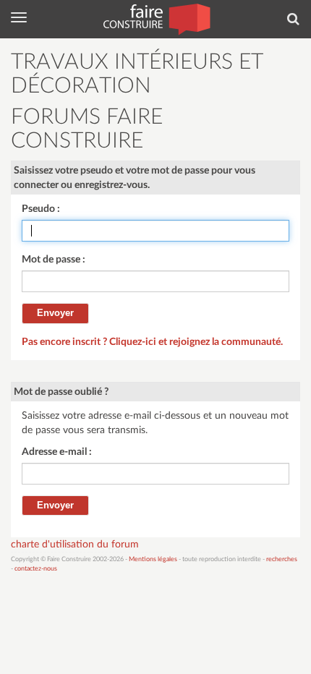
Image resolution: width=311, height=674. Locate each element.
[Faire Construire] (156, 18)
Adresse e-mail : (57, 452)
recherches (281, 559)
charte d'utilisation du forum (75, 544)
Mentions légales (153, 559)
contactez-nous (35, 569)
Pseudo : (41, 209)
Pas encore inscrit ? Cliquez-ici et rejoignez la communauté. (152, 342)
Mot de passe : (53, 260)
